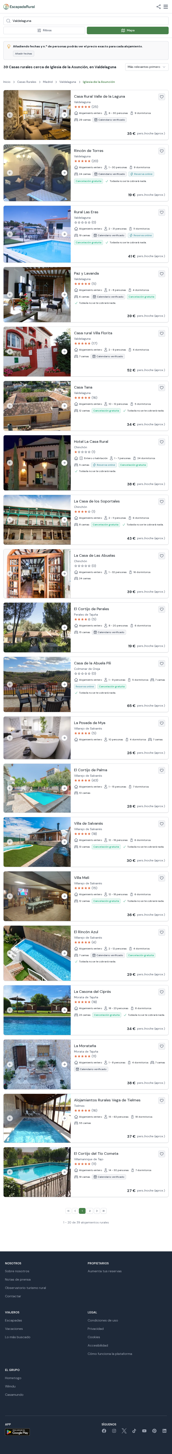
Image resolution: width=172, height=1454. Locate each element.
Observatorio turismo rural (25, 1288)
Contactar (13, 1296)
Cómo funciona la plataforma (110, 1354)
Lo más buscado (17, 1337)
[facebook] (104, 1432)
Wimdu (10, 1386)
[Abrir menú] (166, 7)
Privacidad (96, 1329)
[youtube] (144, 1432)
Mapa (131, 30)
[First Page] (68, 1211)
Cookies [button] (94, 1337)
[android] (17, 1432)
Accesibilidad (98, 1345)
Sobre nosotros (17, 1271)
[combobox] (86, 21)
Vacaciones (14, 1329)
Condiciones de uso (103, 1320)
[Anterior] (10, 115)
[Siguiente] (64, 115)
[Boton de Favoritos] (161, 96)
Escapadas (13, 1320)
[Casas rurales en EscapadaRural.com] (19, 6)
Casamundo (14, 1394)
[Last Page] (104, 1211)
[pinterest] (154, 1432)
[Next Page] (97, 1211)
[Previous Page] (75, 1211)
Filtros (47, 30)
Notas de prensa (18, 1279)
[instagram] (114, 1432)
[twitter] (124, 1432)
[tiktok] (134, 1432)
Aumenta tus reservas (105, 1271)
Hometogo (13, 1378)
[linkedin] (164, 1432)
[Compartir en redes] (158, 7)
